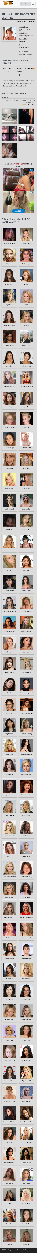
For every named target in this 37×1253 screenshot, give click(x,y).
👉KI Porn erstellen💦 (28, 104)
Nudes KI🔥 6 (30, 70)
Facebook (22, 54)
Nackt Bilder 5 (8, 70)
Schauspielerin (24, 47)
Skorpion (22, 41)
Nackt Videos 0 (19, 71)
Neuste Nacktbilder (20, 101)
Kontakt (28, 1250)
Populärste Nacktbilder (30, 102)
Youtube (29, 54)
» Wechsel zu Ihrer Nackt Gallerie (24, 22)
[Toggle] (33, 4)
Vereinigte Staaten (27, 36)
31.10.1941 (24, 30)
